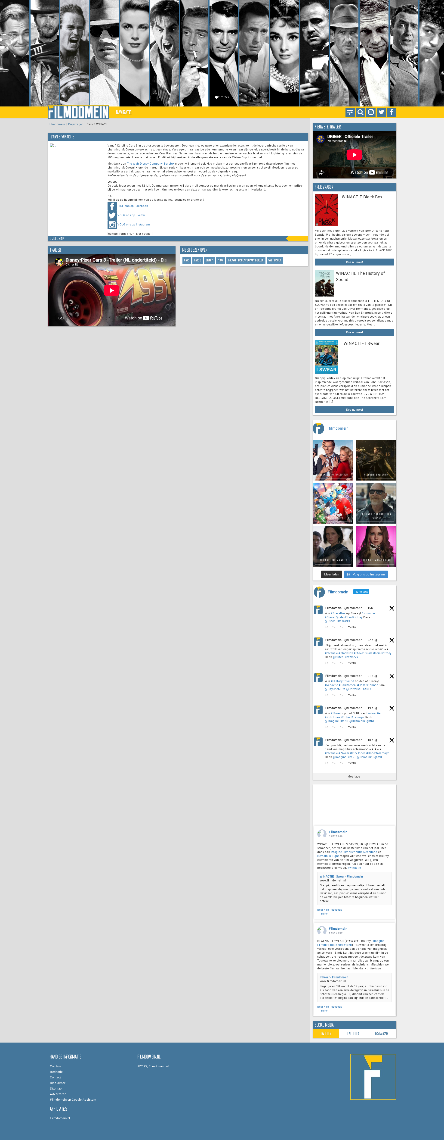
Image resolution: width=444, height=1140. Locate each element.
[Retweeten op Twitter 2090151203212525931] (335, 727)
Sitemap (56, 1088)
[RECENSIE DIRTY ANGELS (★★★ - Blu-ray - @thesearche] (333, 546)
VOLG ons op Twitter (131, 215)
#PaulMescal (348, 685)
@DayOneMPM (335, 689)
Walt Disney (274, 260)
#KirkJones (332, 717)
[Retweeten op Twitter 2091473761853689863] (335, 627)
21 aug (372, 676)
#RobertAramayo (352, 717)
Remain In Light (328, 856)
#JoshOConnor (367, 685)
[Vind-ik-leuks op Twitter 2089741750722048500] (343, 763)
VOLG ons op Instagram (133, 224)
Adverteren (58, 1094)
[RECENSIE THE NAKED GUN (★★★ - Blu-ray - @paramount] (333, 460)
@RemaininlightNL (362, 721)
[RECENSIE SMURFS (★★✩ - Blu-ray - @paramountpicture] (333, 503)
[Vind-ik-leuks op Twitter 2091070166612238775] (343, 663)
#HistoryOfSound (342, 681)
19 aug (372, 708)
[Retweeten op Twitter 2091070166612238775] (335, 663)
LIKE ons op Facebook (132, 206)
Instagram (381, 1033)
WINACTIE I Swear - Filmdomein (341, 876)
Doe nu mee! (354, 262)
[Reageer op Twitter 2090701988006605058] (327, 695)
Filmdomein (57, 124)
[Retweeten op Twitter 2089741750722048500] (335, 763)
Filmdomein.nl (60, 1118)
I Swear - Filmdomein (334, 977)
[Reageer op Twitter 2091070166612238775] (327, 663)
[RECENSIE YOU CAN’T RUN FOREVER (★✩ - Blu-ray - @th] (376, 503)
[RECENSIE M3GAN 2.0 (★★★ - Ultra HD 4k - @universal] (376, 546)
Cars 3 (197, 260)
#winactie (368, 613)
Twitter (326, 1033)
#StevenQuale (334, 617)
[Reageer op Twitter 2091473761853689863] (327, 627)
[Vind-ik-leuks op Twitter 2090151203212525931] (343, 727)
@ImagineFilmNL (336, 721)
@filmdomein (353, 608)
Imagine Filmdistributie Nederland (354, 852)
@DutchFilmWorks (337, 621)
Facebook (353, 1033)
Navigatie (124, 112)
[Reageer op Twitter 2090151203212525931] (327, 727)
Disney (209, 260)
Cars (186, 260)
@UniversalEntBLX (359, 689)
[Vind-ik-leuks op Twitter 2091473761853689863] (343, 627)
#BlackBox (338, 613)
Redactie (56, 1072)
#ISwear (336, 713)
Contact (55, 1077)
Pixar (221, 260)
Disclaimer (57, 1083)
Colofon (55, 1066)
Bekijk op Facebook (329, 909)
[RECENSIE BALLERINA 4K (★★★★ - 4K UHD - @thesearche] (376, 460)
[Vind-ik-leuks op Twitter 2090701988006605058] (343, 695)
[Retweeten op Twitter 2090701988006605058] (335, 695)
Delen (324, 913)
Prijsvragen (76, 124)
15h (370, 608)
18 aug (372, 740)
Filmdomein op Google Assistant (73, 1099)
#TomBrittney (353, 617)
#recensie (331, 653)
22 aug (372, 640)
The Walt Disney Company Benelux (150, 163)
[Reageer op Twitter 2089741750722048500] (327, 763)
